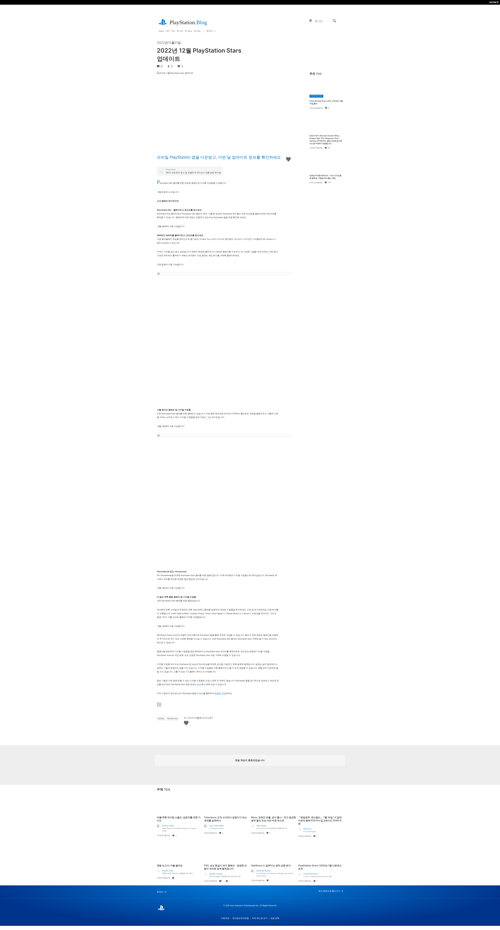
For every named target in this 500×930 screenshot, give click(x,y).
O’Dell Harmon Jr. (311, 874)
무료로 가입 (220, 693)
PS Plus (197, 31)
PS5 (167, 31)
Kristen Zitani (167, 871)
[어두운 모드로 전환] (310, 21)
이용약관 (225, 918)
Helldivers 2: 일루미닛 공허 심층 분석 (271, 865)
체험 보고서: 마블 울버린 (170, 865)
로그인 (319, 21)
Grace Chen (170, 169)
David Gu (307, 829)
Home (161, 31)
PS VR (180, 31)
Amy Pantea (261, 826)
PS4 (173, 31)
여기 (199, 684)
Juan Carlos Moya (216, 826)
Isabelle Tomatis (216, 874)
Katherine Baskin (263, 871)
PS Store (188, 31)
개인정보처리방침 (240, 918)
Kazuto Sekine (168, 826)
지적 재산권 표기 (259, 918)
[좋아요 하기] (326, 108)
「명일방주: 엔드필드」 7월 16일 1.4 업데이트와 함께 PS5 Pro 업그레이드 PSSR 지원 (320, 820)
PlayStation (188, 22)
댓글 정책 (274, 918)
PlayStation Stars (172, 718)
